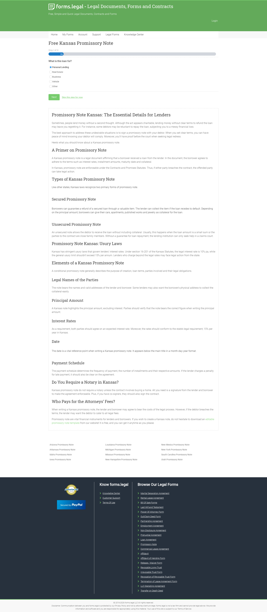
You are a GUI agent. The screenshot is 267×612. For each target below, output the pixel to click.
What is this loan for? (60, 61)
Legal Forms (112, 34)
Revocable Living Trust (151, 567)
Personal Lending (60, 67)
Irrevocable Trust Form (151, 572)
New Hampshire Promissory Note (121, 459)
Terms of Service (184, 609)
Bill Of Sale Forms (149, 502)
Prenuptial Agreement (151, 535)
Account (82, 34)
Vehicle (55, 81)
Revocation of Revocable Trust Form (158, 577)
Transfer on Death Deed (152, 590)
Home (54, 34)
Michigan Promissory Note (118, 449)
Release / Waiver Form (151, 563)
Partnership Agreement (152, 521)
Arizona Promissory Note (62, 444)
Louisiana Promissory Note (118, 444)
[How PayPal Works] (71, 499)
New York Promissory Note (174, 449)
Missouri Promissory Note (117, 454)
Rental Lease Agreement (152, 498)
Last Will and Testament (152, 507)
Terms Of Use (109, 502)
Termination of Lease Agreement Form (159, 581)
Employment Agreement (152, 526)
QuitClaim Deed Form (151, 516)
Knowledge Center (134, 34)
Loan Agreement (148, 539)
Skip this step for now (72, 97)
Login (215, 20)
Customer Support (111, 498)
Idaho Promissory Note (61, 454)
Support (96, 34)
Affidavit (145, 553)
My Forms (67, 34)
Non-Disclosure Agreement (153, 530)
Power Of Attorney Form (152, 512)
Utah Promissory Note (171, 459)
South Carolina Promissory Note (176, 454)
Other (55, 86)
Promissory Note (149, 544)
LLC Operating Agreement (153, 586)
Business (56, 77)
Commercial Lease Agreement (155, 549)
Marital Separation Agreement (155, 493)
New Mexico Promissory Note (175, 444)
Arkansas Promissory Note (62, 449)
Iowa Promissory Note (60, 459)
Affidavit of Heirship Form (153, 558)
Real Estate (57, 72)
